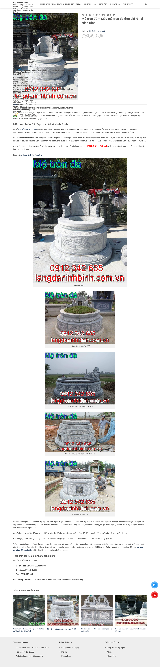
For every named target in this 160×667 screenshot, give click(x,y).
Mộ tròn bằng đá (107, 15)
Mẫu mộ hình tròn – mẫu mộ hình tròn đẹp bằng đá (130, 630)
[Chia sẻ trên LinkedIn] (101, 36)
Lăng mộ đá (51, 4)
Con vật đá (115, 4)
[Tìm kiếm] (146, 4)
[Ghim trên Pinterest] (97, 36)
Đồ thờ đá (103, 4)
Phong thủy (128, 4)
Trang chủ (86, 15)
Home (42, 4)
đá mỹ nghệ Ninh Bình (27, 129)
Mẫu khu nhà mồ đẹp (65, 4)
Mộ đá (78, 4)
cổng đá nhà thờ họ (24, 550)
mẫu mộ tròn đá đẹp (31, 155)
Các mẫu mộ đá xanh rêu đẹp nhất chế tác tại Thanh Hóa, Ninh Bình (28, 630)
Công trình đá (90, 4)
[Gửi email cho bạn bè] (92, 36)
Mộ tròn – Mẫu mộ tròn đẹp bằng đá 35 (61, 629)
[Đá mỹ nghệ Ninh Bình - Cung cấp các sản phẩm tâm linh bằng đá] (25, 115)
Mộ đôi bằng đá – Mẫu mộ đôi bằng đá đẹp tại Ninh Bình (96, 630)
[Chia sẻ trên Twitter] (88, 36)
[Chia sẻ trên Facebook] (84, 36)
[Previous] (13, 616)
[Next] (146, 616)
